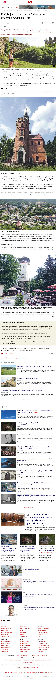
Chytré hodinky (26, 667)
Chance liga (41, 626)
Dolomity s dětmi (23, 651)
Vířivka (31, 662)
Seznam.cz (51, 2)
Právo (2, 22)
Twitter (11, 672)
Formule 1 (40, 634)
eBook (44, 23)
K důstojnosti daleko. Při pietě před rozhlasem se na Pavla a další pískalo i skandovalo (34, 447)
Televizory (19, 667)
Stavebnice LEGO (26, 664)
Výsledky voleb (4, 630)
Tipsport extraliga (42, 630)
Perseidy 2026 (35, 655)
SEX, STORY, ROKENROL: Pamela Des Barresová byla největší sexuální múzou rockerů (36, 496)
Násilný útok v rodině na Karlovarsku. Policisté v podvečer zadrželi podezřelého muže (34, 411)
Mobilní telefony (17, 664)
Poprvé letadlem (23, 643)
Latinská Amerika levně (25, 649)
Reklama (16, 672)
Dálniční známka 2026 (43, 643)
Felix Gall (22, 634)
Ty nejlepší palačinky (6, 641)
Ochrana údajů (47, 672)
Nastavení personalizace (32, 674)
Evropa (18, 426)
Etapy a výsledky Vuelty (25, 628)
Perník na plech (4, 651)
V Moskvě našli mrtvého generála (27, 435)
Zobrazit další (27, 400)
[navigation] (2, 2)
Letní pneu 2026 (42, 641)
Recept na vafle (4, 649)
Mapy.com (19, 655)
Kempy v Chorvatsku (24, 641)
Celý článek (41, 530)
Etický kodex (40, 672)
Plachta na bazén (18, 660)
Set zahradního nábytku (46, 660)
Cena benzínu (43, 655)
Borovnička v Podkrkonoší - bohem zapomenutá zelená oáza (34, 366)
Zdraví (18, 462)
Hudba (18, 498)
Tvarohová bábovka (5, 647)
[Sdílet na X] (54, 353)
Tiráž (25, 672)
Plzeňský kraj (19, 474)
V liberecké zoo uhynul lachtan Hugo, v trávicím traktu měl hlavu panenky (46, 548)
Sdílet (50, 23)
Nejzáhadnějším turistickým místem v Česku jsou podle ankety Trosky (22, 390)
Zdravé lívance (4, 645)
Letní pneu (43, 664)
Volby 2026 (3, 626)
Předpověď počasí (27, 655)
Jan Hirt (21, 630)
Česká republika (22, 358)
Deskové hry (50, 664)
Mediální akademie (31, 672)
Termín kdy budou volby (6, 632)
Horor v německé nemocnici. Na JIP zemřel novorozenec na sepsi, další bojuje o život (34, 484)
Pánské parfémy (34, 667)
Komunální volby (5, 636)
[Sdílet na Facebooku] (52, 353)
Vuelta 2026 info (23, 626)
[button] (28, 52)
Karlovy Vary (14, 358)
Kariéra (21, 672)
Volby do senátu (5, 634)
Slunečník (32, 660)
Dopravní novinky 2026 (43, 645)
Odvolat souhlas (21, 674)
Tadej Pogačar (23, 632)
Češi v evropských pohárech (27, 657)
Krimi (18, 414)
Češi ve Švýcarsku (24, 647)
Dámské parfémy (36, 664)
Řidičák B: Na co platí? (43, 647)
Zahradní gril (25, 662)
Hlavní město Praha (21, 450)
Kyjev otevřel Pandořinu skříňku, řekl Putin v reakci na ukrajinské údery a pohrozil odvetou (38, 519)
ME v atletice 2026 (42, 632)
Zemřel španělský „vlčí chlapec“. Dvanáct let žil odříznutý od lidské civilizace (35, 423)
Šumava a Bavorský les (25, 645)
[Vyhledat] (30, 2)
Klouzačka (37, 660)
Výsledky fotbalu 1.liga (43, 628)
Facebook (6, 672)
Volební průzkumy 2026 (6, 628)
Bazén (11, 660)
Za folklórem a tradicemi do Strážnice (28, 378)
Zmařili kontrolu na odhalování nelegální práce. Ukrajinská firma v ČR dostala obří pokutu (34, 472)
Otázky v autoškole (42, 649)
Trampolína (26, 660)
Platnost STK (41, 651)
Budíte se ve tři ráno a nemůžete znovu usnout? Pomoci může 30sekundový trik (35, 460)
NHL (39, 636)
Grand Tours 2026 (24, 636)
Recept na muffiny (5, 643)
